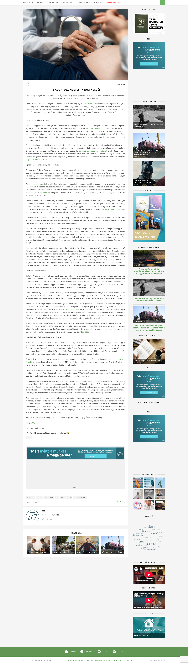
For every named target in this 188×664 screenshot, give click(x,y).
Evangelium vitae (36, 184)
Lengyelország (80, 497)
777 (32, 84)
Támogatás (113, 3)
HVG (33, 423)
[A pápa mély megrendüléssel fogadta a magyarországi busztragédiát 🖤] (138, 494)
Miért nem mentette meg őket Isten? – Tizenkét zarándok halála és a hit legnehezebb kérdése (112, 552)
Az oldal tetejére (157, 660)
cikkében (90, 103)
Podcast (53, 3)
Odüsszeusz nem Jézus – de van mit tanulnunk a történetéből (146, 182)
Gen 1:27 (48, 326)
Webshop (67, 3)
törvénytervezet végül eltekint (94, 151)
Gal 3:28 (85, 332)
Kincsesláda (83, 3)
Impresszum (82, 660)
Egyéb (29, 437)
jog (57, 497)
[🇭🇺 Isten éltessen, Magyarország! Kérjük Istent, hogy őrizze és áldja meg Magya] (138, 483)
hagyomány (49, 497)
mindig (116, 359)
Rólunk (98, 3)
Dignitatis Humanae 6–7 (36, 159)
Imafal (41, 3)
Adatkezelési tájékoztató (103, 660)
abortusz (30, 497)
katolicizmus (66, 497)
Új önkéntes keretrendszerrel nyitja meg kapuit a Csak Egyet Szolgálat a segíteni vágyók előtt (38, 552)
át (27, 362)
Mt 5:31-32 (31, 315)
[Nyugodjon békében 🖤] (149, 494)
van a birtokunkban (94, 128)
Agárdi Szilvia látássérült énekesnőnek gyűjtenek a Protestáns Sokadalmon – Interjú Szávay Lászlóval (63, 552)
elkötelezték (45, 192)
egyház (39, 497)
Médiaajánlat (72, 660)
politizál (31, 362)
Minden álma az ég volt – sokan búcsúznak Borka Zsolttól (148, 125)
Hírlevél (115, 660)
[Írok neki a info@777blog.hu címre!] (51, 519)
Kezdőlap (28, 3)
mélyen (122, 359)
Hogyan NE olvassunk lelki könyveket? (147, 361)
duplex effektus (111, 209)
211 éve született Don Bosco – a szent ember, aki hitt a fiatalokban (88, 552)
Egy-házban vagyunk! (141, 635)
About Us (122, 660)
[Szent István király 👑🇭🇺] (149, 483)
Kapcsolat (90, 660)
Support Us (129, 660)
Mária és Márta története (68, 309)
